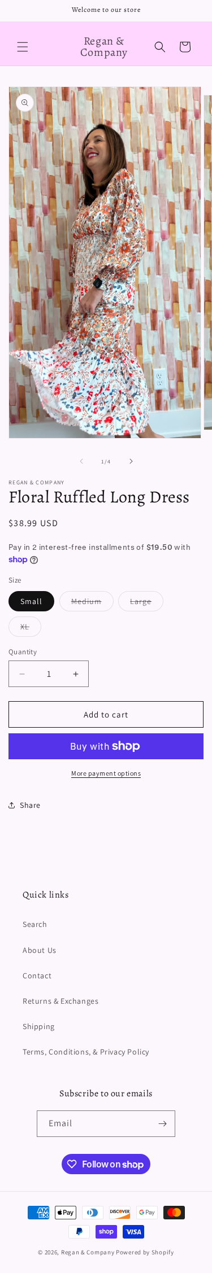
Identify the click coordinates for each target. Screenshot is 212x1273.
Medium (92, 603)
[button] (22, 46)
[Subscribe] (162, 1123)
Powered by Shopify (145, 1252)
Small (31, 601)
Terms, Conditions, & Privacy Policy (86, 1052)
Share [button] (30, 805)
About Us (40, 950)
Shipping (39, 1026)
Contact (37, 975)
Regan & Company (88, 1252)
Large (146, 603)
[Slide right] (131, 461)
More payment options (106, 773)
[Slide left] (81, 461)
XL (30, 629)
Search (35, 924)
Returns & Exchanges (60, 1001)
